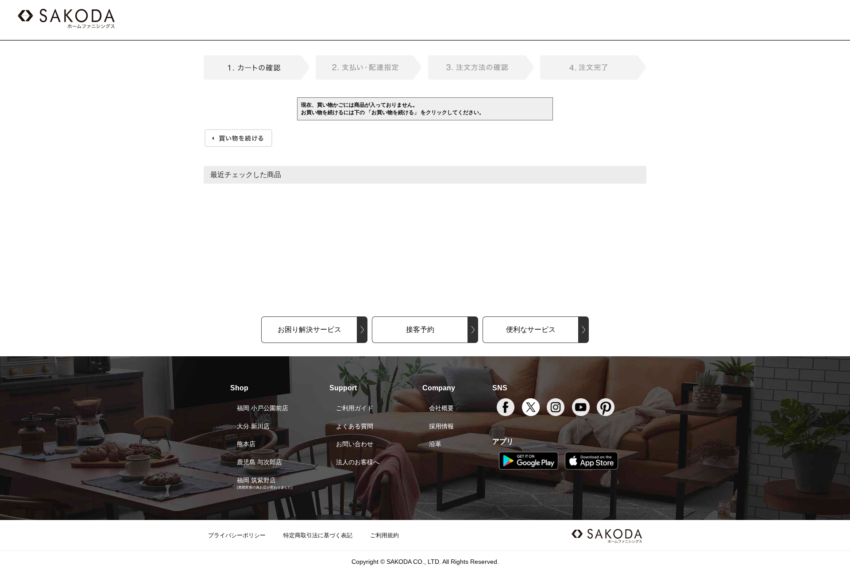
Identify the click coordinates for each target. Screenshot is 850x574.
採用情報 (441, 426)
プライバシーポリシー (237, 535)
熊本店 (246, 443)
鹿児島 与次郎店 (259, 462)
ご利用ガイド (354, 408)
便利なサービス (531, 329)
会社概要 (441, 408)
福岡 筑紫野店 (256, 480)
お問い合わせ (354, 443)
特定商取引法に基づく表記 (317, 535)
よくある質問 (354, 426)
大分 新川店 (253, 426)
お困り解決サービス (309, 329)
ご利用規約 (384, 535)
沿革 (435, 443)
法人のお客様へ (357, 462)
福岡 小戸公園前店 (262, 408)
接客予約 (420, 329)
